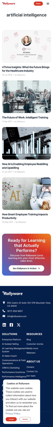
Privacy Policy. (13, 413)
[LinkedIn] (4, 325)
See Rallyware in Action (26, 268)
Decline (25, 419)
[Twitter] (19, 325)
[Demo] (38, 4)
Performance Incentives (13, 372)
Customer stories (34, 344)
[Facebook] (11, 325)
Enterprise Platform (11, 339)
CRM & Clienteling (11, 367)
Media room (32, 348)
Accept (11, 419)
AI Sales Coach (9, 356)
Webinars (30, 352)
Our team (31, 375)
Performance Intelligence (14, 376)
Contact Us (32, 371)
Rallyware (8, 3)
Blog (28, 339)
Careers (30, 367)
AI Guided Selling (10, 344)
